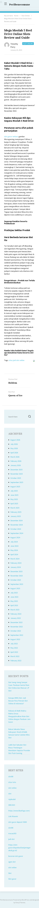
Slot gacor (12, 879)
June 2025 (14, 495)
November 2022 (16, 626)
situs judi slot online (16, 360)
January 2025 (15, 516)
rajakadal (11, 799)
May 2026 (14, 448)
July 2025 (14, 491)
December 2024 (16, 520)
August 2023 (15, 588)
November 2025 (16, 474)
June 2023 (14, 597)
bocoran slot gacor (15, 856)
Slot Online (26, 16)
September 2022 (16, 635)
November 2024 (16, 525)
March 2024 (14, 559)
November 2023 (16, 575)
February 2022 (15, 660)
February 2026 (15, 461)
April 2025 (14, 503)
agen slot (12, 862)
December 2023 (16, 571)
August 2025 (15, 486)
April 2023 (14, 605)
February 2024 (15, 563)
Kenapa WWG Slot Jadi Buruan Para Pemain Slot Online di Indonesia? (18, 701)
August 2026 (15, 440)
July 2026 (14, 444)
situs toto (12, 782)
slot (9, 793)
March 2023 (14, 609)
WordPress (25, 900)
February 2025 (15, 512)
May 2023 (14, 601)
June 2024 (14, 546)
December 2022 (16, 622)
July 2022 (14, 643)
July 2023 (14, 592)
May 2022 (14, 648)
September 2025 (16, 482)
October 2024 (15, 529)
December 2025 (16, 469)
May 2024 (14, 550)
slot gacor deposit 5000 (17, 822)
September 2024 (16, 533)
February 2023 (15, 614)
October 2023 (15, 580)
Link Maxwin (13, 816)
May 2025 (14, 499)
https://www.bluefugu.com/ (19, 810)
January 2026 (15, 465)
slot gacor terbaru (11, 136)
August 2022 (15, 639)
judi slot (11, 839)
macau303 (12, 833)
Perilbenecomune (19, 4)
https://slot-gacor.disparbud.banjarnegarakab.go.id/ (19, 848)
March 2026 (14, 457)
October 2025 (15, 478)
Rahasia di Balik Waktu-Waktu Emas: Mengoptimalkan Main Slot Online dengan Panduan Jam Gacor (19, 716)
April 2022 (14, 652)
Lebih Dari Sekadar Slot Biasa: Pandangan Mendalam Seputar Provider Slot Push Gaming (19, 749)
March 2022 (14, 656)
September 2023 (16, 584)
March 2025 (14, 508)
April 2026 (14, 452)
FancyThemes (20, 902)
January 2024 (15, 567)
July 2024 (14, 542)
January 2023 (15, 618)
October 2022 (15, 631)
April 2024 (14, 554)
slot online (12, 788)
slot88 (10, 776)
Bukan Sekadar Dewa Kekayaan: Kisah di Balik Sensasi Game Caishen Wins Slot (19, 733)
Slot (9, 873)
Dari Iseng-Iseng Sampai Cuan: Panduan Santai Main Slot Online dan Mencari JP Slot (18, 686)
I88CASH (11, 805)
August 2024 (15, 537)
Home (16, 16)
